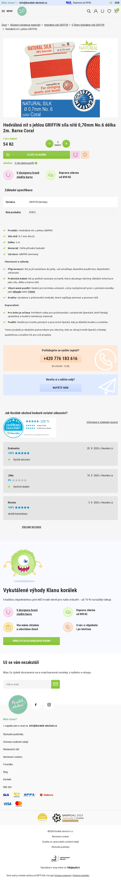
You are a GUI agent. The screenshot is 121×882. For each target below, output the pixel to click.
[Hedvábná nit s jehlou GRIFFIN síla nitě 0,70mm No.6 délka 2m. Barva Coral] (60, 77)
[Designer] (102, 11)
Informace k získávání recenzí (102, 422)
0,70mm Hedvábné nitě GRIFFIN (88, 24)
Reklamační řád (11, 749)
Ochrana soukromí (62, 875)
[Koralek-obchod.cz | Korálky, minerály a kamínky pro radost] (22, 11)
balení (58, 145)
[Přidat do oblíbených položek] (85, 155)
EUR (117, 2)
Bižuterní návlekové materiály (25, 24)
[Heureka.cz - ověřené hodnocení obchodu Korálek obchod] (30, 427)
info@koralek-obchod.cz (33, 2)
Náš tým (7, 787)
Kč (111, 2)
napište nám (60, 387)
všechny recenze (31, 527)
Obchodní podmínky (13, 734)
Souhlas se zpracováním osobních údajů (60, 841)
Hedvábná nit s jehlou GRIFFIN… (21, 29)
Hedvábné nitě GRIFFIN (56, 24)
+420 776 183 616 (61, 358)
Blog (5, 771)
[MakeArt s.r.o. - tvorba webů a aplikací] (74, 867)
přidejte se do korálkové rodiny (31, 640)
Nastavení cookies (12, 756)
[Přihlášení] (96, 11)
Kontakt (7, 779)
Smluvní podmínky (81, 875)
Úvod (4, 24)
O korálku (8, 764)
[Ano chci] (55, 684)
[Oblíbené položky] (109, 11)
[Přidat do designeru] (75, 155)
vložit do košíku (36, 154)
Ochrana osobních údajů (15, 741)
